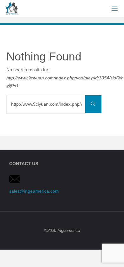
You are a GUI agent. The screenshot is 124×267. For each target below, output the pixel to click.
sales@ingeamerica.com (34, 191)
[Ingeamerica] (12, 8)
